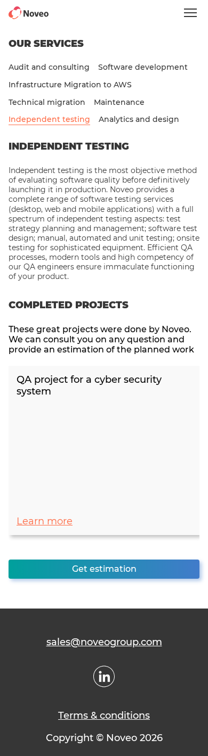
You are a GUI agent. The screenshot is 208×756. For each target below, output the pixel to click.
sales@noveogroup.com (104, 642)
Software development (143, 67)
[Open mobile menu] (190, 12)
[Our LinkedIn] (104, 676)
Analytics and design (139, 119)
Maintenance (119, 102)
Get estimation (104, 569)
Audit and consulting (49, 67)
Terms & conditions (104, 715)
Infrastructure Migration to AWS (70, 84)
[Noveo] (29, 12)
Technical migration (47, 102)
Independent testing (49, 119)
